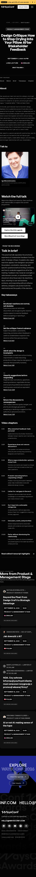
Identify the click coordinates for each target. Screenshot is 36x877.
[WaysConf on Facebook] (9, 826)
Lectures (15, 22)
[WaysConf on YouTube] (15, 826)
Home (8, 22)
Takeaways (22, 81)
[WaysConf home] (7, 7)
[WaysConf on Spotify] (20, 826)
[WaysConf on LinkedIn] (4, 826)
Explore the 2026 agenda (13, 230)
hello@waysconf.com (13, 820)
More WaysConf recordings (14, 236)
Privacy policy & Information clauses (13, 834)
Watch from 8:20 (8, 340)
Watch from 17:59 (9, 414)
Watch (8, 81)
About (2, 81)
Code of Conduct (23, 831)
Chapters (31, 81)
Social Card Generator (9, 831)
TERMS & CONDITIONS (8, 837)
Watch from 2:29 (8, 318)
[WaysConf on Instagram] (26, 826)
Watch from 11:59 (8, 365)
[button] (32, 7)
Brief (14, 81)
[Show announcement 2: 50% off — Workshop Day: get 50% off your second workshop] (32, 2)
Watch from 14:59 (9, 390)
